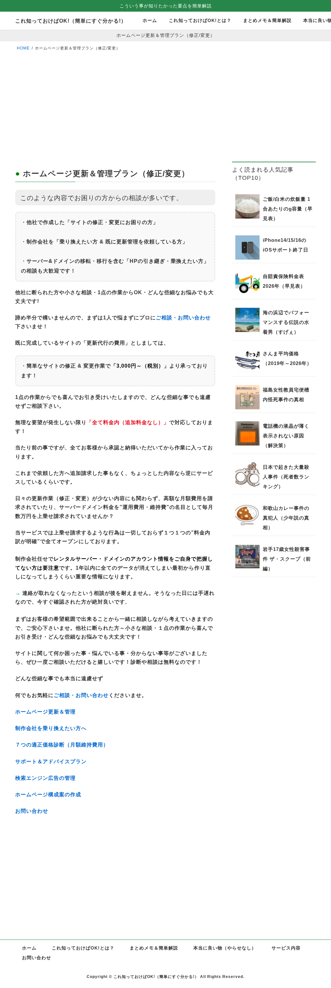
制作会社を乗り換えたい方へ (51, 728)
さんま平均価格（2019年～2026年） (287, 358)
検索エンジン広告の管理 (45, 778)
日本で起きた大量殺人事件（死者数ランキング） (286, 476)
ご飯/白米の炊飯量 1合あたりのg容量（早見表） (288, 208)
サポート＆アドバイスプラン (51, 761)
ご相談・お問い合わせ (183, 317)
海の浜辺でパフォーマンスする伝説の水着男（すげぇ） (286, 322)
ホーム (29, 947)
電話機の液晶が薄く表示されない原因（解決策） (286, 435)
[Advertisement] (115, 115)
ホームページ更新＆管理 (45, 711)
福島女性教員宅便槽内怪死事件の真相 (286, 394)
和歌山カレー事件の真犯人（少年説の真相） (286, 517)
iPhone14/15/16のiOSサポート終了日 (285, 244)
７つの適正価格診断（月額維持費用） (62, 744)
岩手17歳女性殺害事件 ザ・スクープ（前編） (287, 558)
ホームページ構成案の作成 (48, 794)
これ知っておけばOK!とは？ (83, 947)
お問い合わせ (31, 811)
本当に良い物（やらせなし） (224, 947)
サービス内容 (286, 947)
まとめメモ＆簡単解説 (154, 947)
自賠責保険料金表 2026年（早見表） (284, 281)
